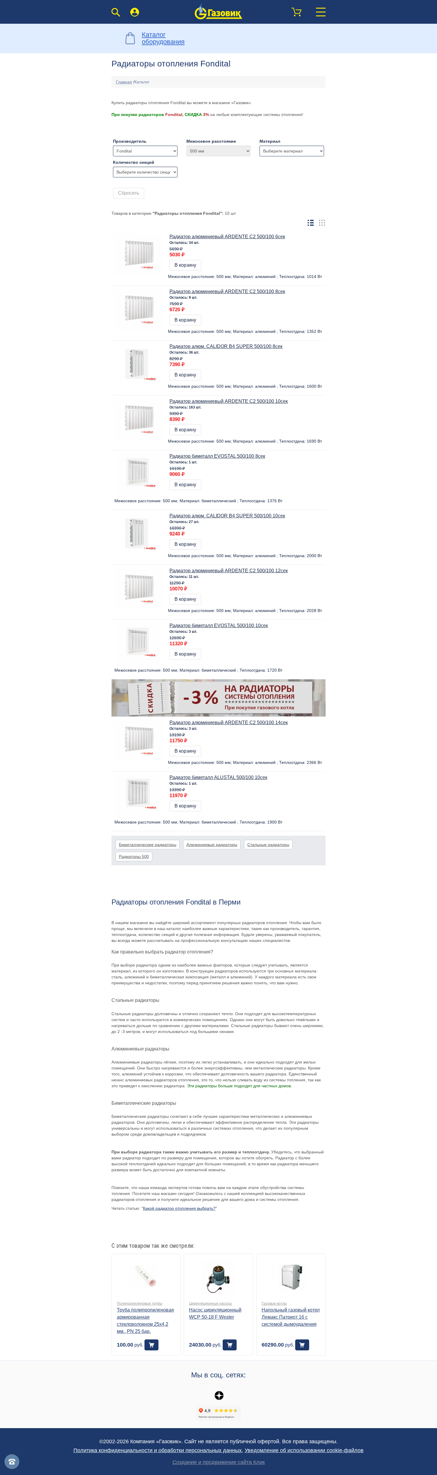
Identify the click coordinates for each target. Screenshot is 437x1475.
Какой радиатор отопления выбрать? (179, 1208)
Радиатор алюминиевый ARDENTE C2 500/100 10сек (228, 401)
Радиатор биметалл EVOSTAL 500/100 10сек (218, 625)
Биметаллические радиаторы (147, 844)
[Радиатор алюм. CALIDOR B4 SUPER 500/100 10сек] (138, 533)
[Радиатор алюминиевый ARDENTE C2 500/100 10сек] (138, 419)
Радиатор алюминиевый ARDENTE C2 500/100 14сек (228, 722)
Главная (124, 82)
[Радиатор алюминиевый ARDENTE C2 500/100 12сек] (138, 588)
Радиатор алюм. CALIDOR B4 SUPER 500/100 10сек (227, 515)
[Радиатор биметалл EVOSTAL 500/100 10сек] (138, 643)
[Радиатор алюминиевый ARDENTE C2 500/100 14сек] (138, 740)
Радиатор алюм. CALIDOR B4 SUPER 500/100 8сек (225, 346)
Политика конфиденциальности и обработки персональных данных (157, 1450)
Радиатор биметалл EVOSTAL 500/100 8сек (217, 456)
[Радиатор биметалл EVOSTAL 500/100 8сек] (138, 473)
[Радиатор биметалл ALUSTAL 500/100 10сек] (138, 795)
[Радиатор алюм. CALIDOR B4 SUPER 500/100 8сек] (138, 364)
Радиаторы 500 (134, 856)
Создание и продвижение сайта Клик (218, 1462)
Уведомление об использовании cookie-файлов (304, 1450)
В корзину (185, 265)
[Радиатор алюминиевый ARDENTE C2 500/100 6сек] (138, 254)
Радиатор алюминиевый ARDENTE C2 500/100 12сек (228, 570)
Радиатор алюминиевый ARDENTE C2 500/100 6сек (227, 236)
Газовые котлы (274, 1303)
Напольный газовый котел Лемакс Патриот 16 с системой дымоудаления (291, 1317)
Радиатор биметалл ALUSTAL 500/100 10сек (218, 777)
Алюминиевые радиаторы (211, 844)
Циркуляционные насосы (210, 1303)
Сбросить (128, 192)
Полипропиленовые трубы (139, 1303)
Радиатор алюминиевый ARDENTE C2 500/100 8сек (227, 291)
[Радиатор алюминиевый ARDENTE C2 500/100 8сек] (138, 309)
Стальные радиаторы (268, 844)
